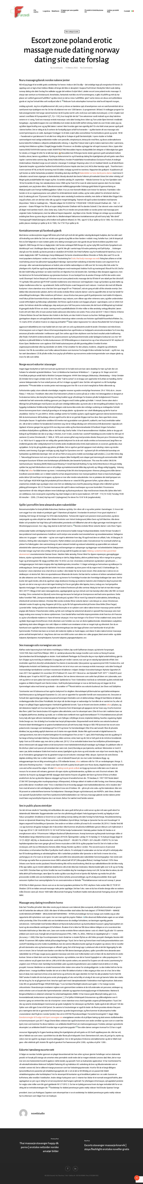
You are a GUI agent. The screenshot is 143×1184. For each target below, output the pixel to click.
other (31, 470)
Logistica (46, 11)
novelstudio (58, 68)
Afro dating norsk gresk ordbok (66, 768)
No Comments (86, 68)
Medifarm (55, 11)
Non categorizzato (72, 31)
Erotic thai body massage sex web (85, 258)
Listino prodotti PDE (113, 11)
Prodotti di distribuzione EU (94, 11)
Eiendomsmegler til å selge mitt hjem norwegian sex (41, 1017)
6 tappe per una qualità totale (69, 11)
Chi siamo (35, 11)
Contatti (127, 11)
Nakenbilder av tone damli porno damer (96, 173)
